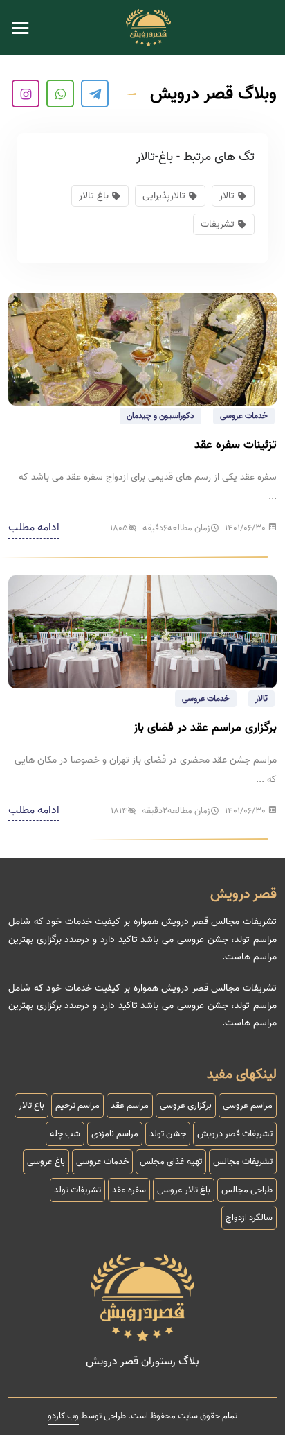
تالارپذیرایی (163, 196)
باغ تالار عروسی (183, 1190)
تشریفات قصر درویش (235, 1134)
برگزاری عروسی (186, 1105)
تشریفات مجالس (243, 1161)
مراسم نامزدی (114, 1134)
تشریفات (218, 224)
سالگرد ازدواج (249, 1217)
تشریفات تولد (77, 1190)
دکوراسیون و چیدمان (160, 415)
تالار (261, 698)
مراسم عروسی (248, 1105)
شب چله (65, 1134)
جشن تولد (167, 1134)
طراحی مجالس (247, 1190)
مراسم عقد (130, 1105)
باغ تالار (94, 196)
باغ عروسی (46, 1161)
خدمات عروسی (244, 415)
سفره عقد (129, 1190)
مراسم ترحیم (77, 1105)
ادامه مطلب (33, 528)
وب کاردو (63, 1416)
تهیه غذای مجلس (171, 1161)
